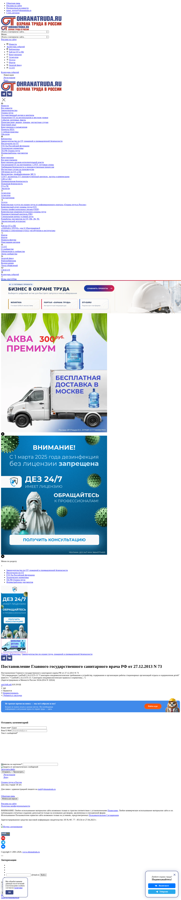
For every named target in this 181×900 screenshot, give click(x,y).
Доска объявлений (9, 265)
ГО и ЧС (5, 186)
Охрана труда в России (11, 782)
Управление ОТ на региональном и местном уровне (24, 117)
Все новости (6, 108)
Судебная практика (9, 132)
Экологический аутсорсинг (13, 221)
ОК (9, 892)
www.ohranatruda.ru (31, 852)
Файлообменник (8, 261)
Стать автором (12, 13)
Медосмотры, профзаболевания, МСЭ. (18, 174)
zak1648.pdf (6, 684)
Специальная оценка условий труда (17, 216)
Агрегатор (13, 57)
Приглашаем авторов (10, 242)
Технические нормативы (12, 148)
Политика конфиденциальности (15, 806)
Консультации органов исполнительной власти (22, 162)
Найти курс (153, 706)
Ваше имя (6, 728)
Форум (12, 62)
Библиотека (14, 49)
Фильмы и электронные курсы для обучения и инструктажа (28, 230)
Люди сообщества (9, 254)
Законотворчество (9, 110)
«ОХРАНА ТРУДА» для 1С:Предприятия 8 (20, 228)
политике (18, 888)
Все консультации (9, 160)
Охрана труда (7, 113)
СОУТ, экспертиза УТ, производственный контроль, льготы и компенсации (35, 176)
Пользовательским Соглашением (104, 815)
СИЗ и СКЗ (6, 179)
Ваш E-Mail (6, 730)
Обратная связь (13, 3)
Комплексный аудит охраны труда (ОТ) (19, 207)
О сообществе (7, 249)
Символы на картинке (11, 764)
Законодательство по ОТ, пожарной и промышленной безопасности (32, 141)
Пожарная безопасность (12, 184)
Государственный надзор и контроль (17, 115)
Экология (5, 188)
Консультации (15, 54)
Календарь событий (16, 47)
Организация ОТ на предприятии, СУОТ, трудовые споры (27, 165)
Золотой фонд (15, 65)
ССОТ (12, 68)
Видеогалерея (7, 263)
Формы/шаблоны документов (14, 153)
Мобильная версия (9, 799)
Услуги (12, 60)
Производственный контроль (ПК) (16, 214)
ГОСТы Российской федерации (15, 146)
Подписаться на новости (17, 8)
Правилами (113, 810)
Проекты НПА (7, 129)
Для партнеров (7, 198)
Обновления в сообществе (13, 251)
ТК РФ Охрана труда (10, 150)
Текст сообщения (9, 733)
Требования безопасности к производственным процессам (27, 167)
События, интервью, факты (13, 120)
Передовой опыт (8, 125)
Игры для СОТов (9, 279)
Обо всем (5, 134)
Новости (13, 44)
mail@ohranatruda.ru (47, 789)
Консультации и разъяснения (14, 127)
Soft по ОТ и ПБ (16, 52)
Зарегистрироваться (10, 898)
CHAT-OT (5, 270)
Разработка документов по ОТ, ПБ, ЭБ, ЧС (20, 219)
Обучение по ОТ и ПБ (11, 172)
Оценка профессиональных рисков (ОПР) (20, 209)
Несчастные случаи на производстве (17, 169)
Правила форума (8, 240)
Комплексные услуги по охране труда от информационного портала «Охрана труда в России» (43, 204)
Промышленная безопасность (14, 181)
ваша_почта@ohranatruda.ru (18, 10)
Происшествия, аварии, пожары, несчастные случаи (24, 122)
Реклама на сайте (14, 5)
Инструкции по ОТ (10, 143)
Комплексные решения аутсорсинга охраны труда (23, 212)
